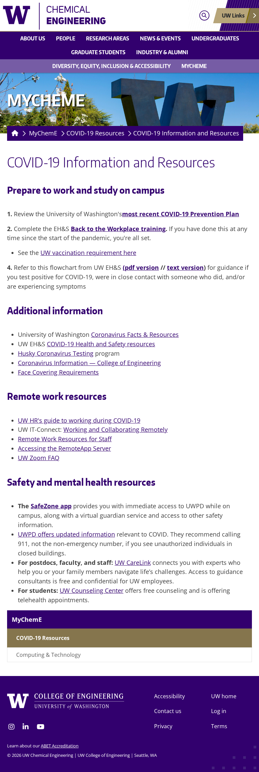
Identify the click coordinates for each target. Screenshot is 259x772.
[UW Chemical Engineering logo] (98, 16)
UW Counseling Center (91, 590)
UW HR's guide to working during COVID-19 (79, 420)
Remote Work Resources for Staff (65, 439)
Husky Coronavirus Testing (55, 353)
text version (185, 267)
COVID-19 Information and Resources (186, 133)
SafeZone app (51, 506)
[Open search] (204, 15)
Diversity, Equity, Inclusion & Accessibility (111, 66)
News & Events (160, 38)
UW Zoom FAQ (38, 458)
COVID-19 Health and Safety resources (101, 344)
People (65, 38)
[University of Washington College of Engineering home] (65, 702)
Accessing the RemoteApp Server (64, 448)
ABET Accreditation (60, 746)
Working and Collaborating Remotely (115, 429)
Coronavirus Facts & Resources (135, 334)
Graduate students (98, 52)
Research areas (107, 38)
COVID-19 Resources (95, 133)
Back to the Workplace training (118, 229)
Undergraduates (215, 38)
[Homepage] (13, 133)
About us (32, 38)
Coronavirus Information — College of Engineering (89, 363)
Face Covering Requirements (58, 372)
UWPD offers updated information (66, 534)
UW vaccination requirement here (88, 253)
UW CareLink (133, 562)
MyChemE (194, 66)
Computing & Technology (48, 654)
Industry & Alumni (162, 52)
